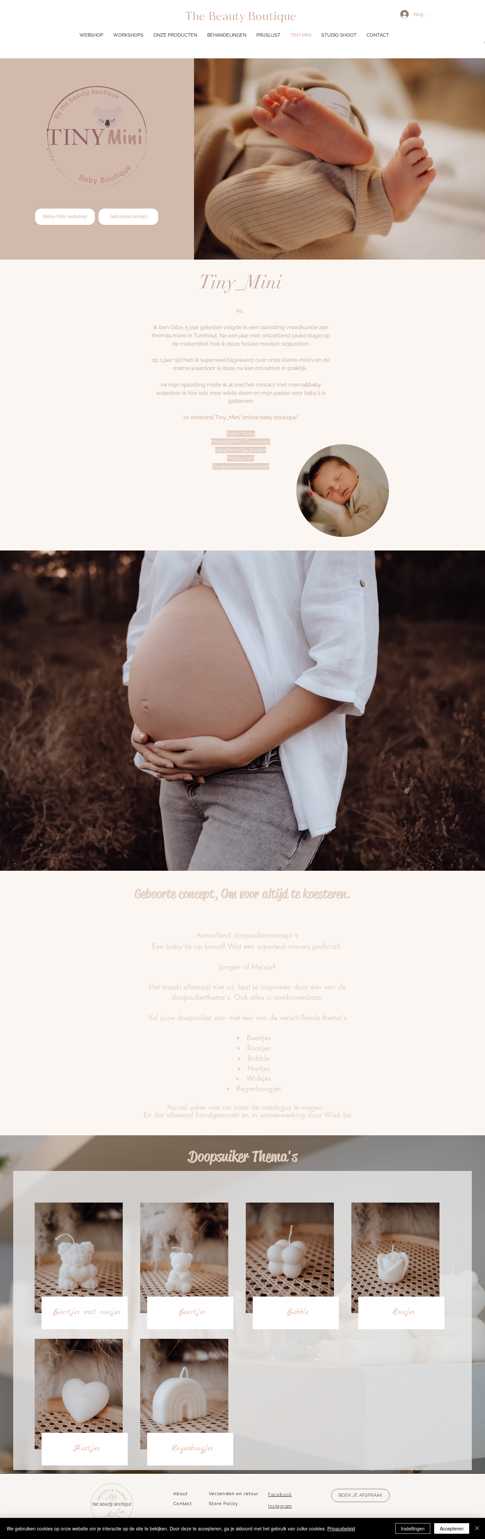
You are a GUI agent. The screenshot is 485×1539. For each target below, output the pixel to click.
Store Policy (223, 1503)
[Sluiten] (477, 1528)
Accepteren (452, 1528)
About (180, 1493)
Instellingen (413, 1528)
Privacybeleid (341, 1528)
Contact (182, 1503)
